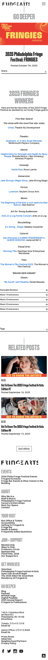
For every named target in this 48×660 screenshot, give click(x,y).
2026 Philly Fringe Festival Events (19, 477)
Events (6, 471)
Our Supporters (9, 556)
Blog (3, 591)
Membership (8, 545)
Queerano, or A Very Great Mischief (23, 141)
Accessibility (8, 523)
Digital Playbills (9, 598)
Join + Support (12, 540)
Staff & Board (8, 499)
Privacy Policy (8, 643)
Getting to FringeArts (12, 525)
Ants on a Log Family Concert (16, 216)
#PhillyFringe (8, 596)
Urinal (11, 128)
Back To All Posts (24, 448)
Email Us (5, 626)
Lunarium (13, 192)
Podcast (5, 593)
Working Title (10, 251)
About (5, 491)
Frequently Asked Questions (16, 532)
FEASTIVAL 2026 (10, 554)
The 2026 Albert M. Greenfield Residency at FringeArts (17, 577)
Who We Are (7, 496)
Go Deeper (8, 586)
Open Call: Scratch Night (14, 574)
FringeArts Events (11, 479)
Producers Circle (10, 549)
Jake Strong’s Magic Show (13, 181)
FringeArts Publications (14, 602)
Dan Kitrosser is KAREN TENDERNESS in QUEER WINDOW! (24, 239)
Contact (5, 507)
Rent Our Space (9, 505)
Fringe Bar (6, 527)
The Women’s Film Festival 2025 (16, 264)
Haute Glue (17, 170)
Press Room (7, 637)
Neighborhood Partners (13, 641)
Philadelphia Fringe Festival (16, 501)
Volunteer (6, 569)
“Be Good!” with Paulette (16, 282)
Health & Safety (9, 530)
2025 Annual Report (12, 600)
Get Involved (10, 564)
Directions (6, 619)
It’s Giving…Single (14, 227)
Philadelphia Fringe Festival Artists (20, 571)
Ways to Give (8, 547)
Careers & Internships (13, 503)
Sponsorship (8, 552)
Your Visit (8, 515)
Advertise (6, 639)
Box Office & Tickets (11, 521)
